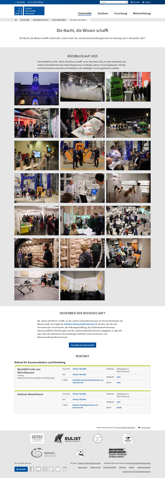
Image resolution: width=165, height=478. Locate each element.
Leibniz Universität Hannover (89, 463)
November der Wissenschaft (82, 345)
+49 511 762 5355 (79, 369)
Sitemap (122, 467)
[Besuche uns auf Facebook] (31, 469)
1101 (118, 377)
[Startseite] (15, 19)
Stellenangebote (144, 467)
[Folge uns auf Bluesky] (58, 469)
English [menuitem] (148, 2)
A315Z (119, 407)
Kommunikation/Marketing (125, 427)
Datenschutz (95, 467)
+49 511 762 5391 (79, 374)
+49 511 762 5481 (79, 394)
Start (126, 2)
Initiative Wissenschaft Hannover (79, 324)
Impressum (82, 467)
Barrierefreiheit (109, 467)
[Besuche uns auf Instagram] (44, 469)
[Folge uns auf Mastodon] (51, 469)
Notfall (131, 467)
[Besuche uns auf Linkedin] (64, 469)
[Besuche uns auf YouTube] (38, 469)
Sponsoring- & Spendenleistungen (137, 471)
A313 (119, 382)
